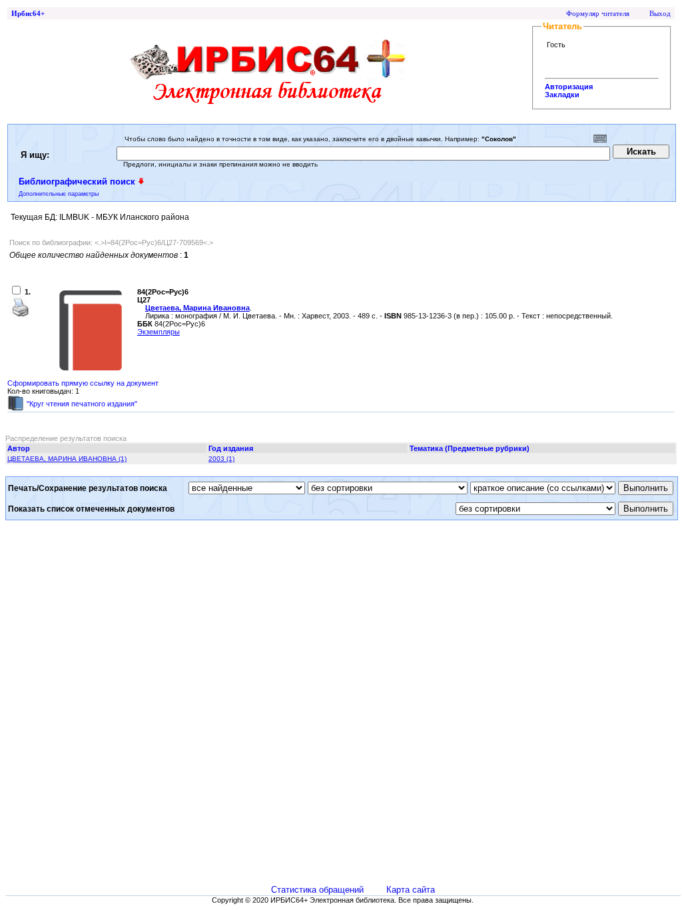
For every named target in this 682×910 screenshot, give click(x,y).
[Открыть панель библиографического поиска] (141, 181)
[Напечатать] (20, 315)
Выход (660, 13)
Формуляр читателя (597, 13)
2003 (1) (221, 458)
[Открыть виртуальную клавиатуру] (600, 138)
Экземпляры (158, 332)
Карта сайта (410, 890)
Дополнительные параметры (59, 194)
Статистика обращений (317, 890)
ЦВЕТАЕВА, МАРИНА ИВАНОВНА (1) (67, 458)
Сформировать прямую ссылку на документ (83, 383)
